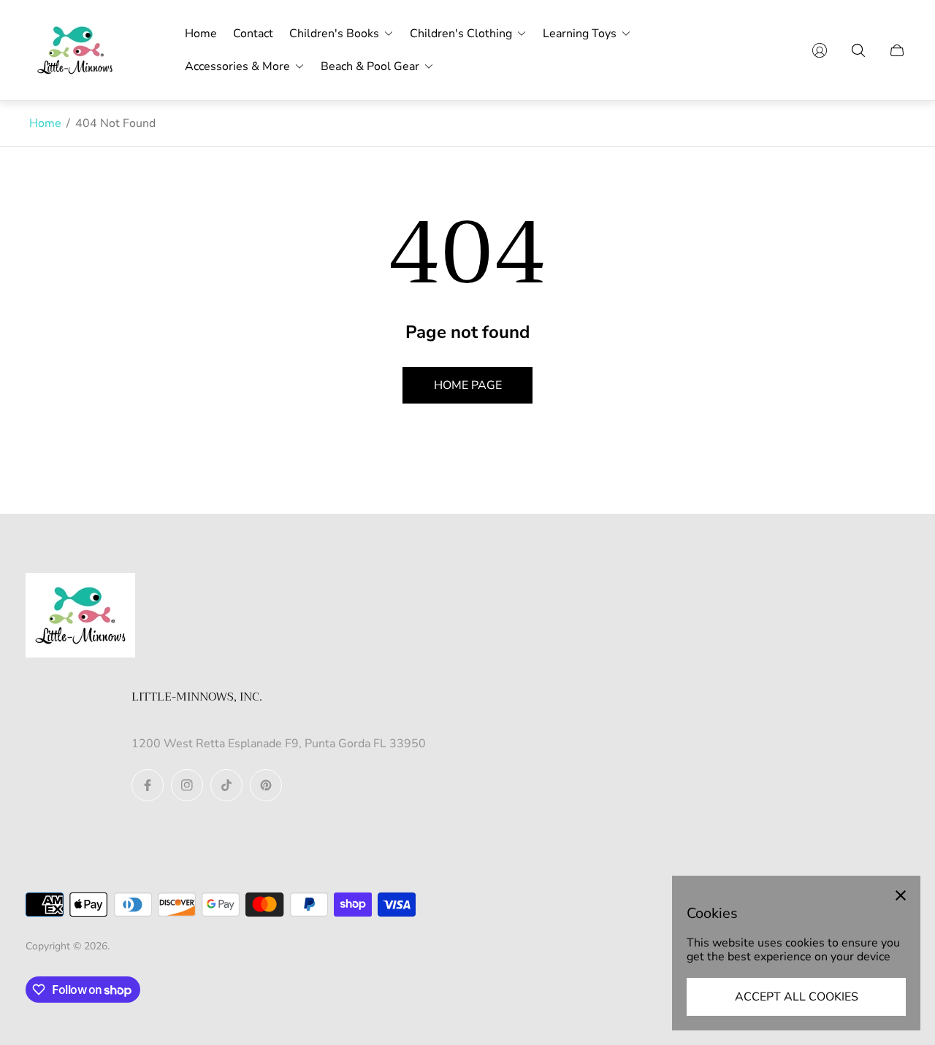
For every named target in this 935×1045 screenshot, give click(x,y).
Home (45, 123)
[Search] (858, 50)
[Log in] (820, 50)
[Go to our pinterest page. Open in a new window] (266, 785)
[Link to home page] (80, 616)
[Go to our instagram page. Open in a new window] (187, 785)
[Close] (901, 895)
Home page (468, 385)
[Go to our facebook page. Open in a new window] (147, 785)
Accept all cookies (796, 997)
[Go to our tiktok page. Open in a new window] (226, 785)
